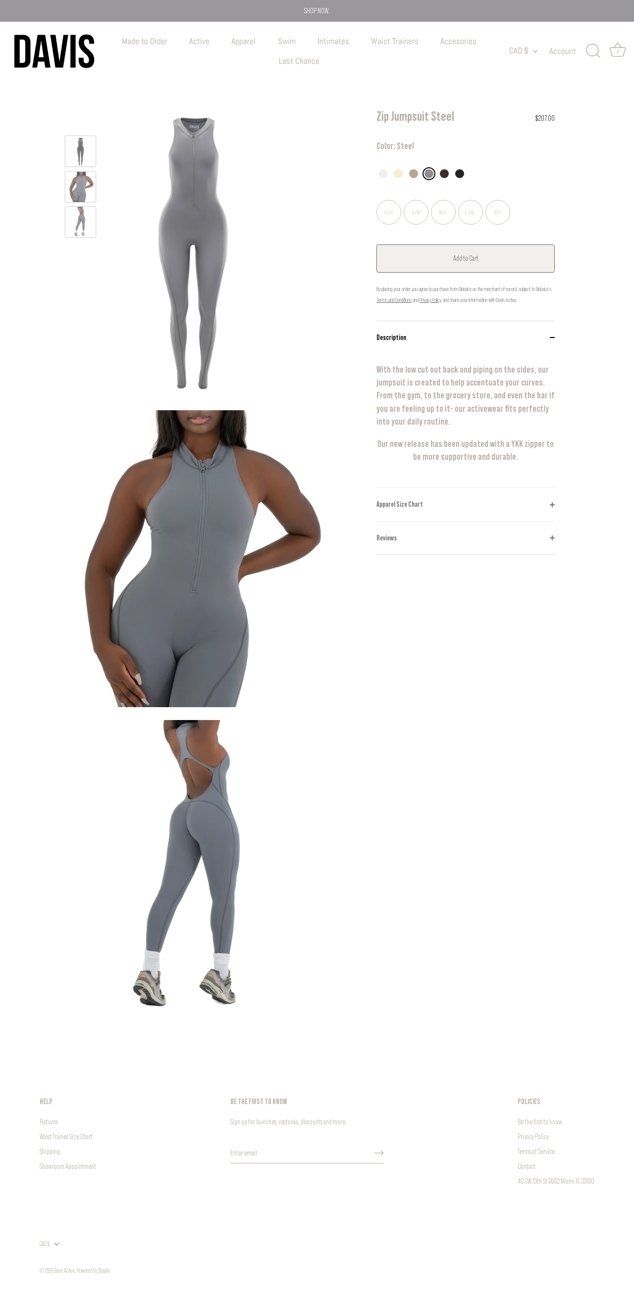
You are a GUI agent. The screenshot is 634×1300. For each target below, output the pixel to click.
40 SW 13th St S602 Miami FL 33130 (556, 1181)
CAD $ (518, 51)
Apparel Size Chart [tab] (399, 504)
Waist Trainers (395, 41)
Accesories (458, 41)
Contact (526, 1166)
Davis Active (64, 1270)
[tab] (465, 420)
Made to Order (144, 41)
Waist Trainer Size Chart (66, 1136)
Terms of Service (536, 1151)
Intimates (333, 41)
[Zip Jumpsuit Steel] (80, 151)
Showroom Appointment (68, 1166)
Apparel (243, 41)
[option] (80, 153)
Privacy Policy (533, 1136)
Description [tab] (391, 337)
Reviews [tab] (386, 537)
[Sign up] (379, 1153)
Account (562, 51)
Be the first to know (540, 1121)
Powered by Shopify (93, 1270)
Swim (287, 41)
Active (199, 41)
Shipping (50, 1151)
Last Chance (299, 60)
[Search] (593, 51)
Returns (49, 1121)
